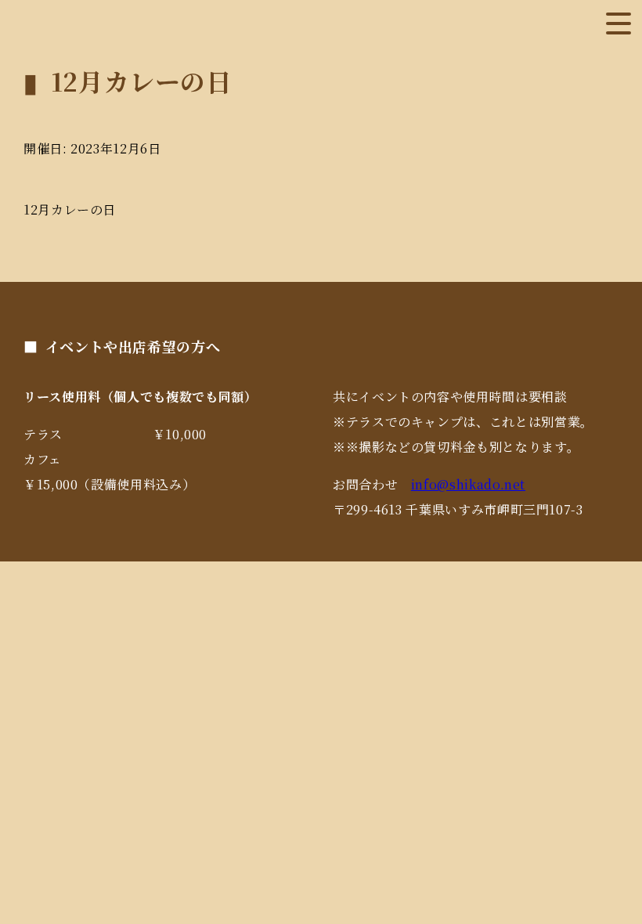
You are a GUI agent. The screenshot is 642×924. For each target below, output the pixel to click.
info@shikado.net (468, 484)
